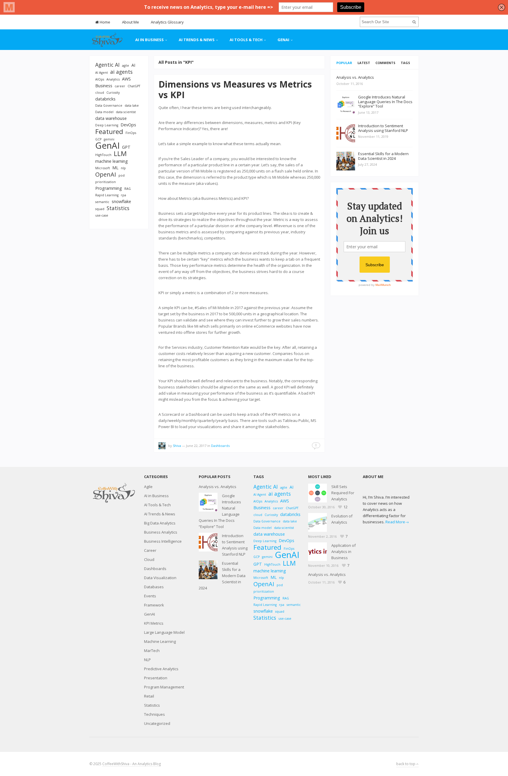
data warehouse (111, 118)
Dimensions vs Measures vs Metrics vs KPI (235, 89)
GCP (98, 139)
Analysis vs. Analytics (217, 486)
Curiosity (113, 92)
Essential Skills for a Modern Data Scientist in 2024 (222, 576)
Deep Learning (106, 125)
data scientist (126, 112)
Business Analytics (160, 532)
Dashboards (220, 445)
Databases (154, 586)
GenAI (283, 39)
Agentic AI (107, 65)
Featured (109, 131)
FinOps (131, 133)
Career (150, 550)
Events (150, 596)
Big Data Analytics (160, 523)
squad (99, 209)
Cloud (149, 559)
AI (133, 65)
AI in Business (149, 39)
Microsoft (102, 168)
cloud (99, 92)
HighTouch (103, 155)
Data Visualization (160, 577)
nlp (123, 168)
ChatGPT (134, 86)
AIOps (99, 79)
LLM (120, 153)
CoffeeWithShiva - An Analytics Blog (131, 763)
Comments (385, 62)
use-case (101, 215)
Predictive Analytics (161, 668)
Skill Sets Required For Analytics (342, 493)
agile (125, 65)
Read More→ (397, 521)
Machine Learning (160, 641)
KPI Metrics (153, 623)
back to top (406, 763)
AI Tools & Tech (246, 39)
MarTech (152, 650)
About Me (130, 22)
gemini (109, 139)
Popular (344, 62)
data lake (132, 105)
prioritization (105, 182)
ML (115, 167)
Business (103, 85)
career (120, 86)
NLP (147, 659)
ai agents (121, 72)
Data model (104, 112)
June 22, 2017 (196, 445)
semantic (102, 202)
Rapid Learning (106, 195)
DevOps (128, 125)
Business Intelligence (163, 541)
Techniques (154, 714)
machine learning (111, 161)
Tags (405, 62)
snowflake (121, 201)
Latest (363, 62)
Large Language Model (164, 632)
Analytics (113, 79)
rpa (123, 195)
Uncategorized (157, 723)
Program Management (164, 687)
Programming (108, 188)
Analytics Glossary (167, 22)
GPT (126, 147)
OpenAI (105, 174)
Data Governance (108, 105)
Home (104, 22)
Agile (148, 486)
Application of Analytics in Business (343, 551)
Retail (149, 696)
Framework (154, 605)
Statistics (118, 208)
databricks (105, 99)
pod (121, 175)
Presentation (155, 678)
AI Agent (101, 73)
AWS (126, 79)
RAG (127, 189)
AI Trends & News (197, 39)
